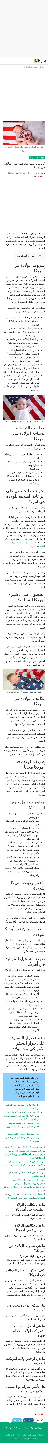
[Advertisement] (24, 28)
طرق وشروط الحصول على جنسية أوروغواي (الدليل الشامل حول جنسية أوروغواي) (22, 1137)
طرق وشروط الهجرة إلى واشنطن (29, 1179)
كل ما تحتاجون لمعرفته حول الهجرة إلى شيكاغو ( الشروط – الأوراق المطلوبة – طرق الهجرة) (24, 1165)
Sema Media (32, 1439)
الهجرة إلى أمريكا (37, 157)
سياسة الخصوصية (14, 1428)
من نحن (38, 1428)
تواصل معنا (28, 1428)
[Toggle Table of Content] (39, 256)
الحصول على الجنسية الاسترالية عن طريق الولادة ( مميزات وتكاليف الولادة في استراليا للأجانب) (21, 1116)
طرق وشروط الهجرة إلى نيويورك (29, 1183)
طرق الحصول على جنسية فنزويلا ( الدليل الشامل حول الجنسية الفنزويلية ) (21, 1126)
